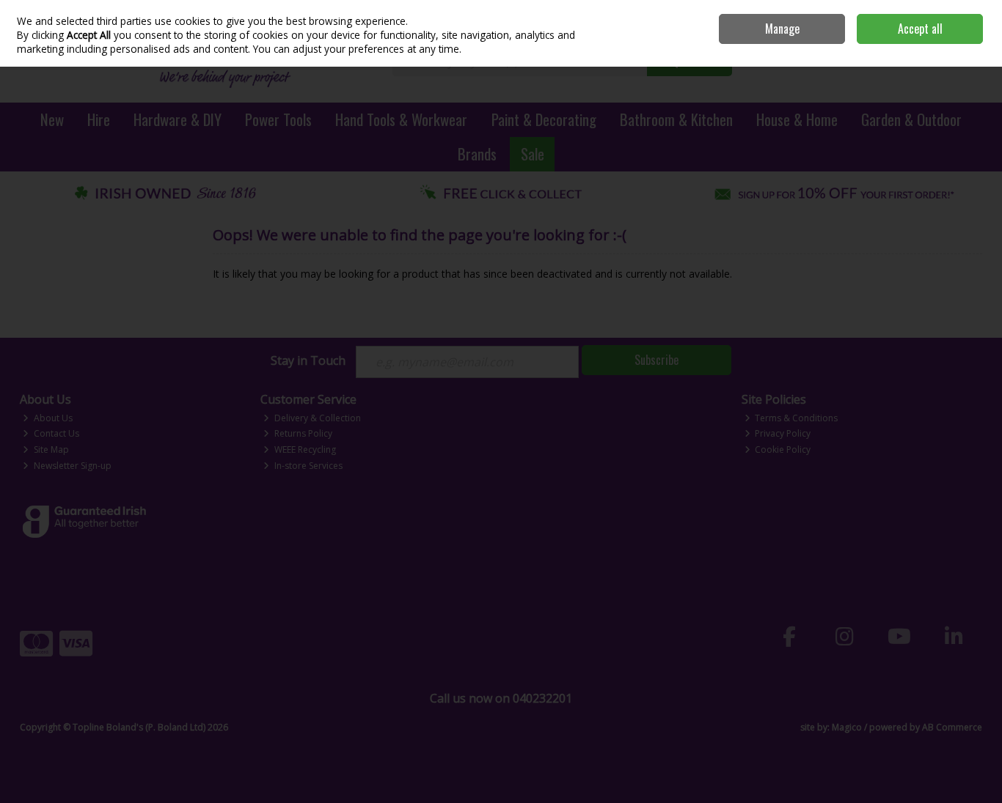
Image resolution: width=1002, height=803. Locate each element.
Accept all (920, 28)
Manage (782, 28)
